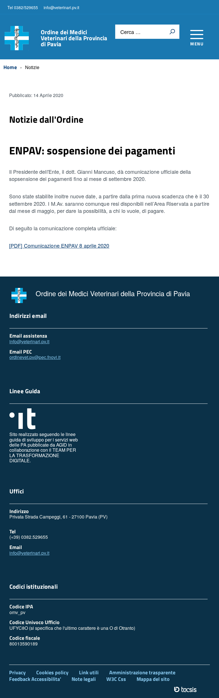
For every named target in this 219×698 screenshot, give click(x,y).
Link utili (89, 672)
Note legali (84, 679)
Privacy (17, 672)
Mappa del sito (153, 679)
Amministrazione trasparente (142, 672)
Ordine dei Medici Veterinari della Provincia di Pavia (74, 38)
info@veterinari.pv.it (29, 341)
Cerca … (130, 32)
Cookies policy (52, 672)
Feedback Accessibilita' (35, 679)
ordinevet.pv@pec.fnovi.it (34, 357)
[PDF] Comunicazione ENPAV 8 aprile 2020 (59, 245)
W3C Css (116, 679)
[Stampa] (172, 32)
